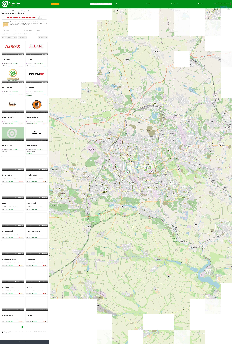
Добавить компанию (225, 3)
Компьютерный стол (29, 31)
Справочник (174, 3)
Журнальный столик (6, 31)
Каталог (55, 3)
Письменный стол (5, 332)
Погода (200, 3)
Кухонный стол (24, 331)
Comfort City (8, 117)
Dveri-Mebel (31, 145)
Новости (148, 3)
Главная (3, 10)
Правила (21, 341)
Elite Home (7, 175)
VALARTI (30, 315)
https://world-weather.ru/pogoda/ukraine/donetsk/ (223, 7)
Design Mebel (32, 117)
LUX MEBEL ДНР (33, 231)
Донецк (5, 65)
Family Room (32, 175)
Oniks (28, 287)
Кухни (16, 331)
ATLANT (30, 60)
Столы (19, 331)
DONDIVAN (7, 145)
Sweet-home (8, 315)
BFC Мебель (7, 88)
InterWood (31, 203)
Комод (8, 331)
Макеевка (5, 93)
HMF (4, 203)
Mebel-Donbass (9, 259)
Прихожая (12, 331)
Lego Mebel (7, 231)
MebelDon (30, 259)
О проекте (15, 341)
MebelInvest (7, 287)
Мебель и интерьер (16, 10)
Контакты (33, 341)
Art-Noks (6, 60)
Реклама (27, 341)
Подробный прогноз (223, 6)
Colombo (30, 88)
